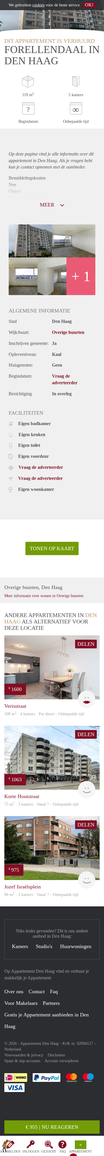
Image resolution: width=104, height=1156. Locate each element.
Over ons (13, 991)
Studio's (44, 946)
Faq (54, 991)
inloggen (31, 1151)
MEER (48, 205)
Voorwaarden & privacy (23, 1055)
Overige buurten (68, 332)
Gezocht (48, 1151)
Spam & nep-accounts (22, 1061)
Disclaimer (56, 1055)
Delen (85, 644)
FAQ (63, 1151)
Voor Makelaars (21, 1003)
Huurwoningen (75, 946)
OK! (89, 4)
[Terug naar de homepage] (6, 1147)
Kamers (20, 946)
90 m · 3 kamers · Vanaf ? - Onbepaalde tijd (41, 894)
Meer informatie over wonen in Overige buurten (43, 596)
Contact (37, 991)
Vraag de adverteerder (40, 467)
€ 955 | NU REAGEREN (52, 1127)
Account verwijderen (61, 1061)
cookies (38, 5)
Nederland (12, 1049)
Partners (51, 1003)
